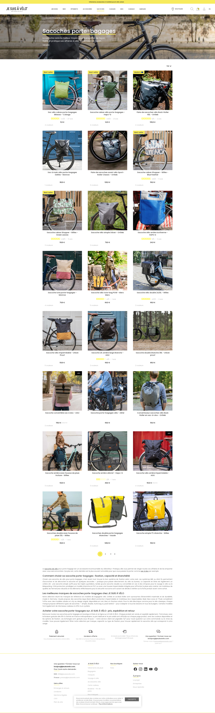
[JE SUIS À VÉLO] (16, 9)
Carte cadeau (93, 685)
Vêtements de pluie (95, 668)
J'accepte (132, 699)
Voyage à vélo (93, 678)
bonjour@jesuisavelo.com (163, 641)
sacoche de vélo (51, 569)
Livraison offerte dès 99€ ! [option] (106, 2)
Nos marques (93, 694)
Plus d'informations (106, 704)
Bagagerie (92, 671)
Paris (112, 668)
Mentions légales (60, 695)
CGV (55, 698)
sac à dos (144, 571)
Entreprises (137, 683)
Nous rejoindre (138, 687)
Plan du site (58, 702)
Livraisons (57, 691)
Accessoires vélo (94, 682)
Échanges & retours (61, 688)
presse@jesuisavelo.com (70, 677)
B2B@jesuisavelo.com (66, 674)
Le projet (136, 680)
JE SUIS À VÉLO (93, 664)
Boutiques (179, 9)
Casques (91, 675)
